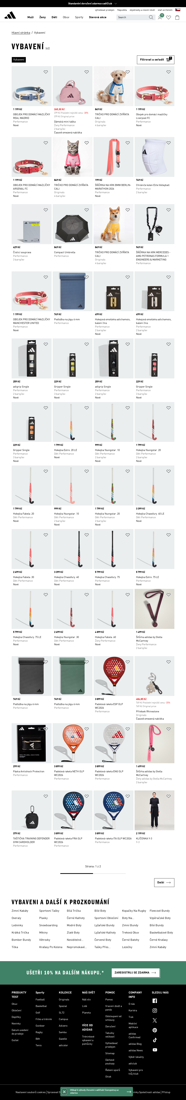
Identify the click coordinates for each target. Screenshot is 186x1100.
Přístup (166, 1092)
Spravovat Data (55, 1092)
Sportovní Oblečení (106, 918)
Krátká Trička (20, 932)
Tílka (15, 947)
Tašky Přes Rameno (101, 948)
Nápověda (122, 10)
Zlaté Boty (73, 932)
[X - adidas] (163, 1021)
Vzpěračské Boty (160, 918)
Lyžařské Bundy (104, 925)
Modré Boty (74, 925)
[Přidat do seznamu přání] (46, 72)
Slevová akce (97, 17)
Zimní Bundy (130, 925)
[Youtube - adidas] (163, 1050)
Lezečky (127, 947)
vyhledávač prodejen (104, 10)
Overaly (16, 918)
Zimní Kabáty (20, 911)
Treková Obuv (130, 932)
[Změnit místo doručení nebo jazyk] (178, 10)
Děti (54, 17)
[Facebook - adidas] (163, 1001)
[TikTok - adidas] (163, 1040)
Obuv (66, 17)
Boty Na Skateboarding (131, 918)
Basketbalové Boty (161, 932)
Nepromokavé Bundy (76, 948)
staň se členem (165, 10)
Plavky (43, 918)
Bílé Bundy (157, 925)
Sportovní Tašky (49, 911)
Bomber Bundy (21, 940)
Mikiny (43, 932)
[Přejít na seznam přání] (168, 17)
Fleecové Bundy (160, 911)
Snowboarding (48, 925)
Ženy (42, 17)
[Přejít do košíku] (177, 17)
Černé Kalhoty (76, 918)
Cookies (69, 1092)
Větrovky (44, 940)
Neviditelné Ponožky (74, 940)
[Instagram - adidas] (163, 1011)
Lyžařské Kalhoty (105, 932)
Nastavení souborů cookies (31, 1092)
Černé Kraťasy (159, 940)
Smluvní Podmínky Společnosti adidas (139, 1092)
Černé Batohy (130, 940)
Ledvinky (17, 925)
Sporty (79, 17)
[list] (74, 60)
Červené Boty (102, 940)
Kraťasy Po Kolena (50, 947)
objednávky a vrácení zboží (142, 10)
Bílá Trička (74, 911)
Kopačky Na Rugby (134, 911)
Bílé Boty (100, 911)
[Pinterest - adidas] (163, 1031)
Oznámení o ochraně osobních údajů (96, 1092)
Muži (30, 17)
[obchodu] (10, 15)
